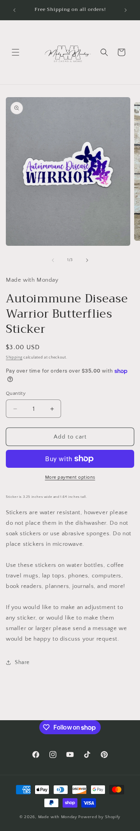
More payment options (70, 477)
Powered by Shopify (99, 817)
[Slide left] (52, 260)
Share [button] (22, 662)
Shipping (14, 357)
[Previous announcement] (14, 10)
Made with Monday (57, 817)
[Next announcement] (125, 10)
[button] (15, 52)
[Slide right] (87, 260)
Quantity (16, 393)
